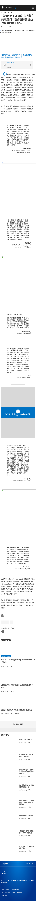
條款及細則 (5, 889)
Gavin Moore (11, 63)
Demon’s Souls (5, 622)
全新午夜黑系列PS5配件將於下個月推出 (17, 710)
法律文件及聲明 (17, 892)
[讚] (12, 666)
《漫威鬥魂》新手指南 (25, 739)
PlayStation (10, 8)
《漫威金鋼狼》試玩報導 (26, 816)
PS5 (11, 622)
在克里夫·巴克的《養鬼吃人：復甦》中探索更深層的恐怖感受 (26, 771)
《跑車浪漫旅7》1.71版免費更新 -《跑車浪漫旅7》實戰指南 (26, 802)
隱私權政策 (15, 889)
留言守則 (4, 896)
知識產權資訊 (6, 892)
